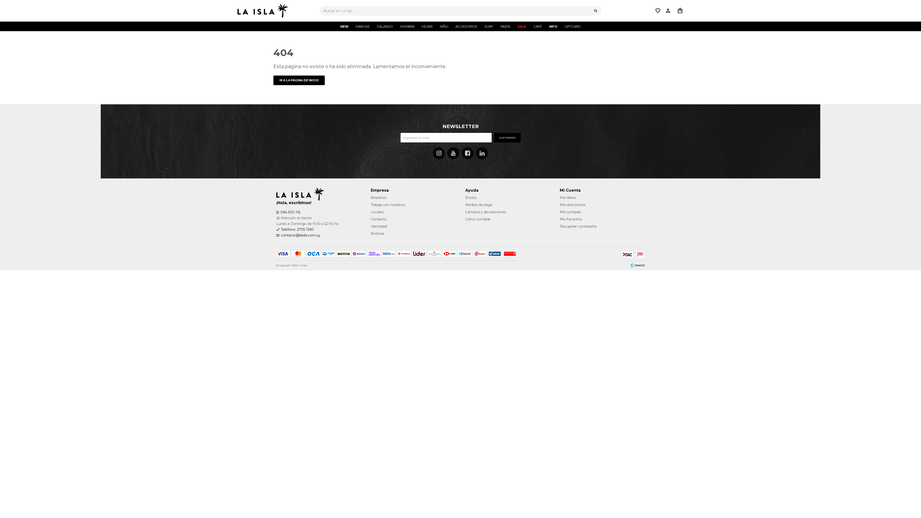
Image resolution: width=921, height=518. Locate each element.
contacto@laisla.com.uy (300, 235)
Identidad (379, 226)
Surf (488, 26)
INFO (553, 26)
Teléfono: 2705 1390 (297, 229)
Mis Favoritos (571, 219)
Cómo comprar (477, 219)
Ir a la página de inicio (299, 80)
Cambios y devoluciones (485, 212)
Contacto (378, 219)
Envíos (470, 197)
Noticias (377, 233)
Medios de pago (478, 205)
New (344, 26)
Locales (377, 212)
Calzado (385, 26)
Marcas (363, 26)
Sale (522, 26)
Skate (505, 26)
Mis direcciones (572, 205)
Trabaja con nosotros (388, 205)
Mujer (427, 26)
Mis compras (570, 212)
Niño (444, 26)
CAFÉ (537, 26)
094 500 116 (290, 212)
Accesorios (466, 26)
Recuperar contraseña (578, 226)
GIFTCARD (573, 26)
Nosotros (378, 197)
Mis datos (568, 197)
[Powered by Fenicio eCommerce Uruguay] (637, 265)
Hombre (407, 26)
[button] (596, 11)
